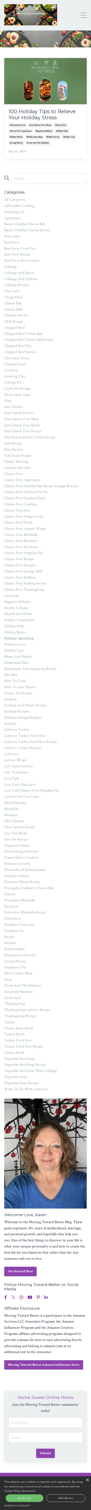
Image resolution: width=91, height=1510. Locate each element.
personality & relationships (25, 869)
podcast (9, 894)
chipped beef (14, 327)
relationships (14, 948)
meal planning (15, 802)
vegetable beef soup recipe (25, 1064)
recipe (9, 936)
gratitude (11, 595)
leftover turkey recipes (22, 747)
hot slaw (11, 674)
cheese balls (13, 309)
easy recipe (13, 443)
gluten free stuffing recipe (25, 583)
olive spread (14, 820)
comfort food (15, 364)
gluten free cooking (20, 504)
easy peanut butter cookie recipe (29, 437)
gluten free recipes (19, 565)
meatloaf (10, 815)
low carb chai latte (20, 784)
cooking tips (14, 376)
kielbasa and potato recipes (25, 705)
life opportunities (18, 766)
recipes (10, 942)
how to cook (15, 680)
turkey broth (14, 1034)
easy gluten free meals (40, 125)
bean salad (12, 236)
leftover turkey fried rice (25, 735)
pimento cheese (16, 875)
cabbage (10, 266)
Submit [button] (45, 1453)
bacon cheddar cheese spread (27, 230)
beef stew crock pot (19, 248)
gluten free (60, 125)
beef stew (11, 242)
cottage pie (13, 382)
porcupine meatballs (19, 900)
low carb (11, 778)
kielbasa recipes (16, 711)
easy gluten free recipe (22, 431)
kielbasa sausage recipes (22, 717)
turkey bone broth (18, 1028)
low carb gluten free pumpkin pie (31, 790)
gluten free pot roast (21, 547)
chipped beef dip (17, 345)
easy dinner (13, 406)
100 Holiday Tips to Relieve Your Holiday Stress (42, 115)
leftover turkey (16, 729)
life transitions (16, 772)
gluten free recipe (19, 559)
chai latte (12, 291)
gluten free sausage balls (23, 571)
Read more (29, 1491)
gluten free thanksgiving (24, 589)
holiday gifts (62, 131)
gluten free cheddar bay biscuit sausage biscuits (41, 486)
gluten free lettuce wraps (25, 528)
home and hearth (18, 656)
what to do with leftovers (26, 1089)
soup (8, 979)
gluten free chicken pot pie (26, 492)
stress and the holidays (38, 143)
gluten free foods (18, 522)
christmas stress (18, 125)
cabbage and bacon (19, 272)
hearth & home (16, 607)
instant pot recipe (18, 693)
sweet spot (12, 997)
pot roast (11, 906)
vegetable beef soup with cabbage (30, 1070)
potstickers (12, 918)
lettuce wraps (15, 760)
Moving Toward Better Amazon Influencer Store (43, 1365)
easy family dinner (19, 412)
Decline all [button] (65, 1498)
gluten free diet (17, 510)
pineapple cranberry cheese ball (29, 888)
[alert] (45, 1493)
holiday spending (34, 137)
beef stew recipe (17, 254)
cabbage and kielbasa (20, 278)
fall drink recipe (17, 455)
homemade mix (16, 662)
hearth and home (18, 613)
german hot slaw (17, 467)
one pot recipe (16, 839)
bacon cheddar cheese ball (24, 223)
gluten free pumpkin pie (23, 552)
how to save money (20, 687)
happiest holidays (44, 131)
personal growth (17, 863)
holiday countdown (19, 619)
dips (7, 400)
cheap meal (13, 297)
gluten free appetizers (21, 131)
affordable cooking (19, 205)
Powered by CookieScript (17, 1505)
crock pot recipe (17, 388)
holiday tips (69, 137)
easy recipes (13, 449)
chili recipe (13, 321)
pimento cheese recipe (22, 881)
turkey (9, 1022)
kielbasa (10, 699)
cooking (10, 370)
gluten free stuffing (20, 577)
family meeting (16, 461)
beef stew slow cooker (22, 260)
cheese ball (12, 303)
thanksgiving (14, 1003)
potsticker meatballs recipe (25, 912)
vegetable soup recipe (21, 1083)
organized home (17, 845)
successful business (18, 991)
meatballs (11, 808)
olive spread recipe (19, 827)
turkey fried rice (18, 1040)
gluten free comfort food (24, 498)
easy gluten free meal (21, 419)
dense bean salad (17, 394)
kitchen (10, 723)
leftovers (11, 754)
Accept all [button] (25, 1498)
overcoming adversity (21, 851)
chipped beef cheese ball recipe (29, 339)
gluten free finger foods (23, 516)
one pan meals (15, 833)
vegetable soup (15, 1076)
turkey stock (14, 1052)
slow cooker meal (18, 973)
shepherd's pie (15, 967)
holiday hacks (16, 137)
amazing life (14, 211)
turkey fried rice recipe (23, 1046)
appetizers (12, 218)
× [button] (87, 1480)
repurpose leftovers (20, 955)
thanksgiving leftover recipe (27, 1009)
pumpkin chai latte (19, 924)
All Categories (14, 199)
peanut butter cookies (21, 857)
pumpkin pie (14, 930)
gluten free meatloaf (20, 540)
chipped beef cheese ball (23, 333)
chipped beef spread (20, 351)
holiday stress (52, 137)
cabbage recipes (16, 284)
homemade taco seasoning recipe (30, 668)
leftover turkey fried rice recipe (30, 741)
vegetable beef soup (19, 1058)
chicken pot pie (16, 315)
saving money (16, 143)
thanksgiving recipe (20, 1016)
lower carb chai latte (21, 796)
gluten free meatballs (21, 534)
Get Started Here (20, 1271)
